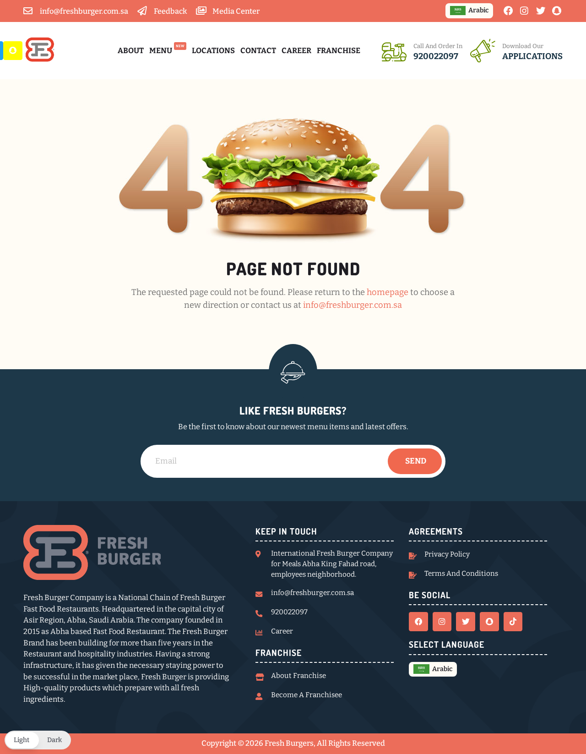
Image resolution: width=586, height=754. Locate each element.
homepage (387, 292)
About (131, 50)
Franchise (338, 50)
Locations (213, 50)
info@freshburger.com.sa (352, 305)
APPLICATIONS (532, 56)
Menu (166, 50)
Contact (258, 50)
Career (296, 50)
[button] (38, 740)
